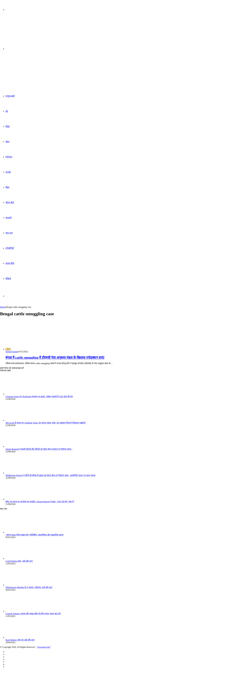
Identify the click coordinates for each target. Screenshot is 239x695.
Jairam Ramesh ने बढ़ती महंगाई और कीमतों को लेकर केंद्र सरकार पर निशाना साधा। (39, 449)
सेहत (7, 141)
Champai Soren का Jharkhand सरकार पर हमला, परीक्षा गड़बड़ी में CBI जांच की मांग (39, 396)
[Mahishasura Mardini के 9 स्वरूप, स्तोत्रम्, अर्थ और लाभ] (21, 585)
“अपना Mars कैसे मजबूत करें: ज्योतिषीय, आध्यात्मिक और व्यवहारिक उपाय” (35, 535)
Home (2, 307)
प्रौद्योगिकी (10, 248)
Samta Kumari (12, 351)
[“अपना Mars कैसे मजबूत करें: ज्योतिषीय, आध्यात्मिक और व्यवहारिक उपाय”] (21, 532)
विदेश (8, 126)
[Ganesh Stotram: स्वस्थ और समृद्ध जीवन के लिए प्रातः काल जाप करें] (21, 611)
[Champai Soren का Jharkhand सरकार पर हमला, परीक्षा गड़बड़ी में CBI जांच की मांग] (21, 394)
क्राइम (8, 172)
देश (7, 111)
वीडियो (8, 278)
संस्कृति (9, 218)
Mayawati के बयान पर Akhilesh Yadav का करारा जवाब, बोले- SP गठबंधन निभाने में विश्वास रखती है (45, 423)
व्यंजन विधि (10, 263)
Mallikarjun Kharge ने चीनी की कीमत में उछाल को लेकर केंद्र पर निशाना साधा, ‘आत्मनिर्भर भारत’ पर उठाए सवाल (50, 475)
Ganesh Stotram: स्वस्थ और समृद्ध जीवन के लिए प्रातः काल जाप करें (33, 613)
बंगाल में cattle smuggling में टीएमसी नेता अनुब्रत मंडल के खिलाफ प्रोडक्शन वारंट (55, 357)
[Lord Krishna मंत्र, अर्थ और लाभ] (21, 558)
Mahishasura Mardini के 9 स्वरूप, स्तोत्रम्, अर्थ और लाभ (29, 587)
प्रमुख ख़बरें (10, 96)
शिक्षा (7, 187)
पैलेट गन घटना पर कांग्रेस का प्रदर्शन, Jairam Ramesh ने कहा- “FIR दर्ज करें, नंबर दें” (40, 501)
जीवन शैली (10, 202)
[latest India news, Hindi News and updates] (19, 31)
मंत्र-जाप (9, 233)
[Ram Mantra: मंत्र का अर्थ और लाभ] (21, 637)
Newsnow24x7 (44, 647)
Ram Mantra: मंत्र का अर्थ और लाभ (20, 640)
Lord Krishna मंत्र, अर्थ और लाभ (19, 561)
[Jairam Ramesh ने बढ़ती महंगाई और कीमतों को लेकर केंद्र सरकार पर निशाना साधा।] (21, 446)
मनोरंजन (9, 157)
